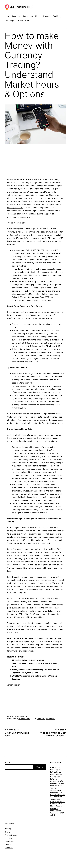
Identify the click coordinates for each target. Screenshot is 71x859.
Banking (56, 16)
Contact (28, 21)
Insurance (16, 16)
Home (7, 16)
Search (7, 763)
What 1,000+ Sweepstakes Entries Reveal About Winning (56, 771)
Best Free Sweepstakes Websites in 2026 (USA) (57, 812)
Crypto (20, 21)
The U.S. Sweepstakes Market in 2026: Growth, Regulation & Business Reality (57, 792)
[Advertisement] (35, 159)
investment (28, 491)
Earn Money (41, 719)
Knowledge (9, 21)
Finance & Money (43, 16)
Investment (28, 16)
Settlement (9, 848)
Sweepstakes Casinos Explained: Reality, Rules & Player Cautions (57, 802)
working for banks (15, 207)
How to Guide (50, 719)
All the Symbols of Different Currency (28, 660)
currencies (49, 288)
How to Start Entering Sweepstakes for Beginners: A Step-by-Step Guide (57, 781)
